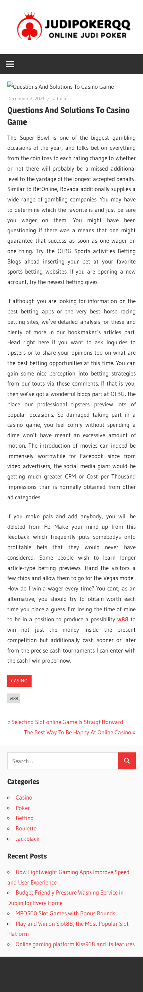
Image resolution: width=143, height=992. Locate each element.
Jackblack (28, 838)
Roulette (26, 828)
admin (59, 98)
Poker (23, 807)
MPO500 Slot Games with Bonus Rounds (65, 913)
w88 (14, 698)
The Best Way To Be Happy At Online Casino (77, 732)
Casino (19, 681)
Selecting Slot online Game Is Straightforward (67, 721)
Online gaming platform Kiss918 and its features (75, 944)
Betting (25, 817)
